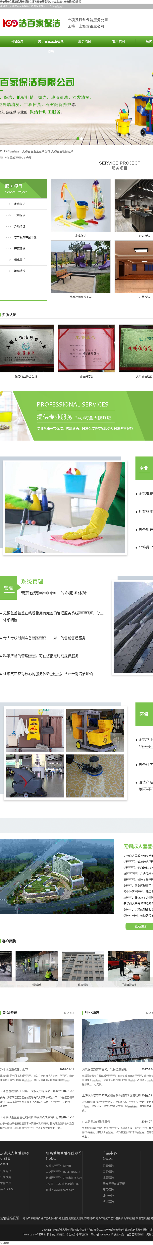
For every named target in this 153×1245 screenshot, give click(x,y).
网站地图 (5, 1243)
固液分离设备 (143, 1218)
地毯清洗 (19, 270)
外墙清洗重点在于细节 (14, 1069)
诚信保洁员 (61, 376)
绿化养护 (19, 259)
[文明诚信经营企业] (122, 348)
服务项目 (84, 41)
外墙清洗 (19, 226)
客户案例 (118, 41)
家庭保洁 (19, 204)
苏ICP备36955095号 (102, 1234)
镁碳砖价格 (37, 1218)
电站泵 (27, 1218)
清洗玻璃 (11, 984)
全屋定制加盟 (68, 1218)
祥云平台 (41, 1234)
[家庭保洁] (81, 205)
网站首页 (17, 41)
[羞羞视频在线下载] (81, 266)
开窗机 (47, 1218)
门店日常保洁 (104, 984)
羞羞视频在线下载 (25, 237)
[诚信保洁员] (61, 348)
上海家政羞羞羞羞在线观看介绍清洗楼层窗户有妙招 (32, 1117)
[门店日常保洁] (104, 966)
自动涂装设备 (128, 1218)
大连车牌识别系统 (86, 1218)
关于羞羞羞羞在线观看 (51, 43)
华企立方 (71, 1234)
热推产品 (119, 1234)
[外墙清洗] (58, 966)
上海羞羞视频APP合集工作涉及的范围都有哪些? (30, 1091)
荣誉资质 (5, 1183)
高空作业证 (7, 1189)
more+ (69, 1012)
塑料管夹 (116, 1218)
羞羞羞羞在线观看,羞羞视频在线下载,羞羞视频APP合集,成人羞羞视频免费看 (40, 1)
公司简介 (5, 1171)
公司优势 (5, 1177)
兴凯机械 (56, 1218)
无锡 (148, 1234)
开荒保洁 (19, 248)
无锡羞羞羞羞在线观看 (36, 151)
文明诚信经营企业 (122, 376)
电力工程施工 (103, 1218)
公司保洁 (19, 215)
